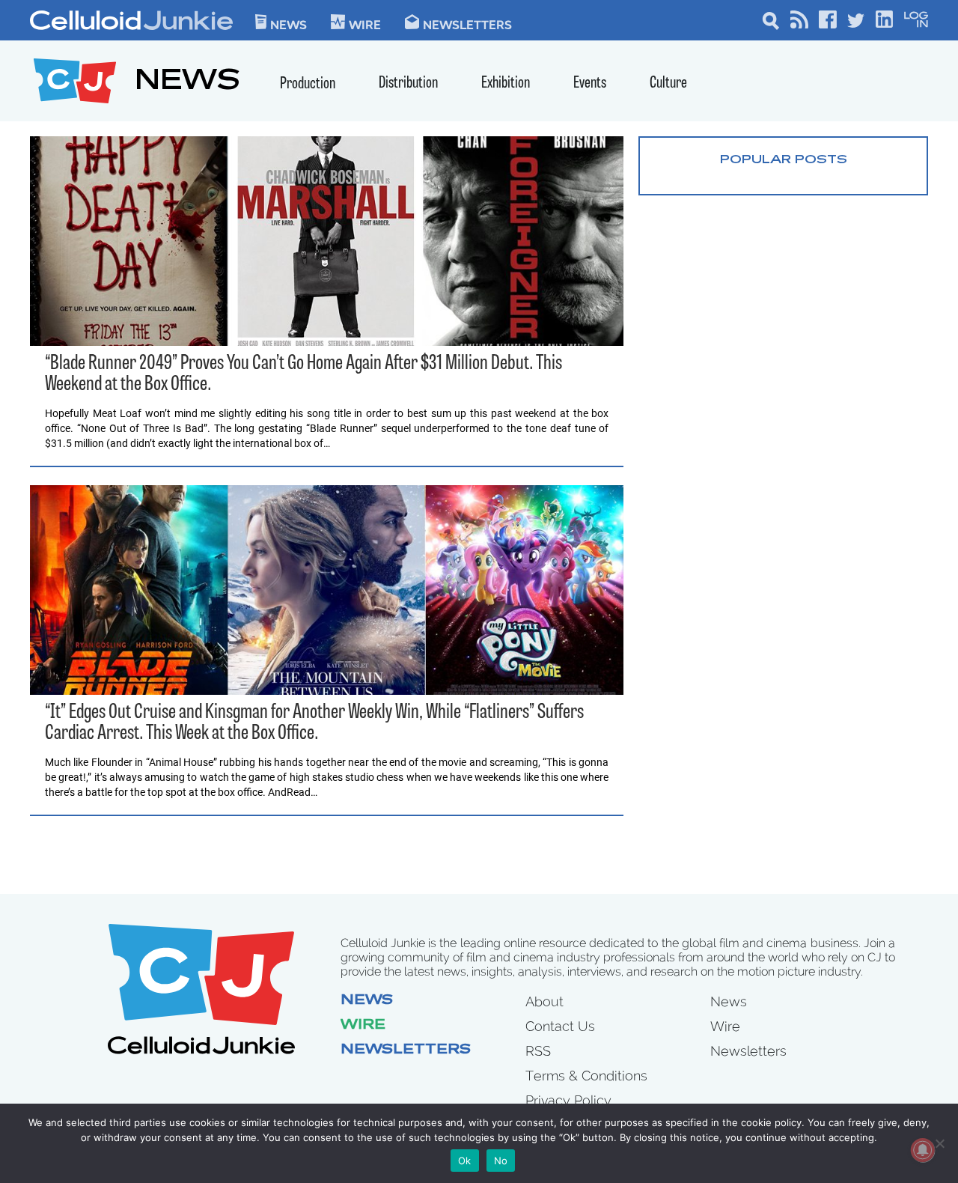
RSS (538, 1051)
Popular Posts (783, 160)
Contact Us (560, 1026)
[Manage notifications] (923, 1150)
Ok (465, 1161)
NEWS (187, 82)
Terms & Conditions (586, 1075)
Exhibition (505, 83)
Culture (668, 83)
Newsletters (467, 24)
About (544, 1001)
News (288, 24)
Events (589, 83)
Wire (363, 1025)
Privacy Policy (568, 1100)
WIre (365, 24)
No (501, 1161)
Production (307, 84)
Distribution (408, 83)
